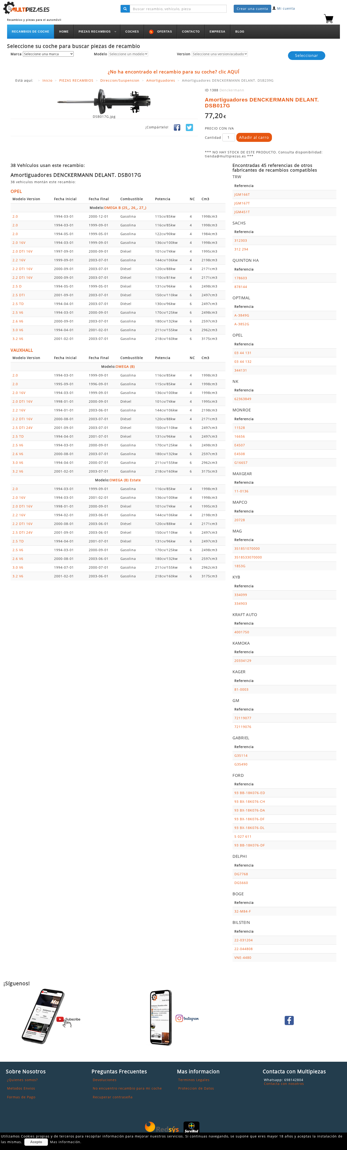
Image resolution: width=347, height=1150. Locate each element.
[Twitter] (189, 127)
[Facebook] (177, 127)
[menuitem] (30, 32)
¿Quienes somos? (22, 1080)
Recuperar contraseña (113, 1097)
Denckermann (232, 90)
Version (183, 54)
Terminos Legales (194, 1080)
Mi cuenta (286, 8)
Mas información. (65, 1142)
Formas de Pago (21, 1097)
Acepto (36, 1142)
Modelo (100, 54)
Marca (16, 54)
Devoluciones (105, 1080)
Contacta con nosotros (284, 1083)
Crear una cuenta (252, 8)
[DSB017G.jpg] (104, 101)
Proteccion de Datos (196, 1088)
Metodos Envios (21, 1088)
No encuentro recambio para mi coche (127, 1088)
